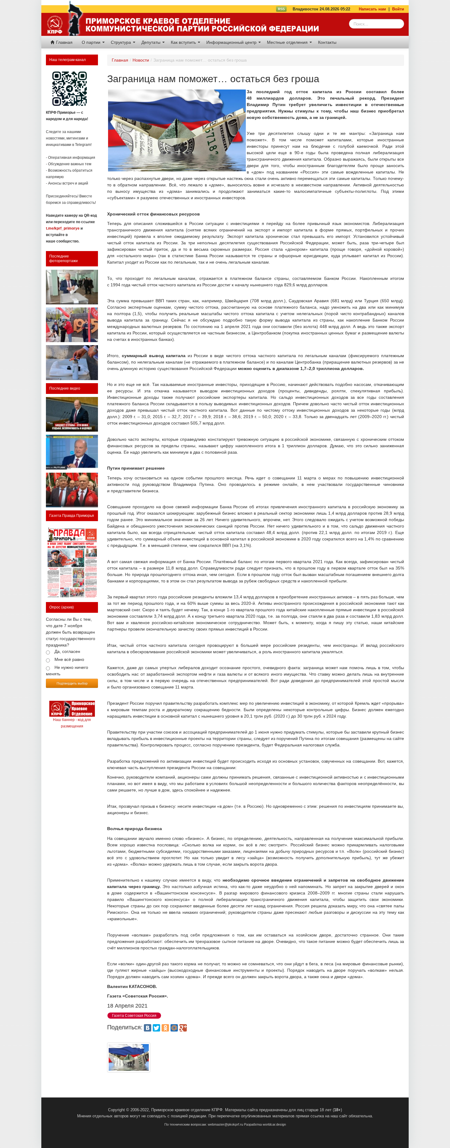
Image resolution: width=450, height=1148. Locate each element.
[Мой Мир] (174, 1028)
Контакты (327, 42)
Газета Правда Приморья (71, 515)
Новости (141, 60)
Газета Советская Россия (134, 1015)
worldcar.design (274, 1124)
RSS (281, 9)
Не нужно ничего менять (67, 670)
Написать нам (372, 9)
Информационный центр (232, 42)
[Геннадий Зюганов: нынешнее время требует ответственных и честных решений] (72, 452)
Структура (121, 42)
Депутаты (151, 42)
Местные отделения (288, 42)
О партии (92, 42)
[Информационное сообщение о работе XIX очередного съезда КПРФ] (72, 287)
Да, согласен (67, 651)
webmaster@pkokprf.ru (225, 1124)
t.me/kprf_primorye (63, 228)
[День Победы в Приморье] (72, 324)
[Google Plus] (183, 1028)
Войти (398, 9)
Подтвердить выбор (72, 683)
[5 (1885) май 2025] (72, 561)
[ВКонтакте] (147, 1028)
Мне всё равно (69, 659)
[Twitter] (156, 1028)
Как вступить (184, 42)
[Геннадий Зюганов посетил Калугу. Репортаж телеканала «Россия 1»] (72, 490)
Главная (64, 42)
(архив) (67, 607)
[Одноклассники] (165, 1028)
